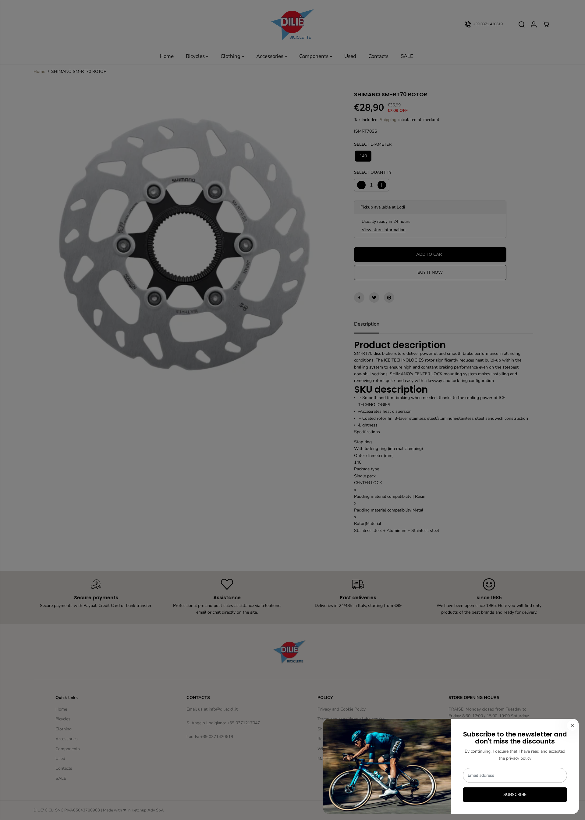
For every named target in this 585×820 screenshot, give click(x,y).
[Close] (572, 725)
